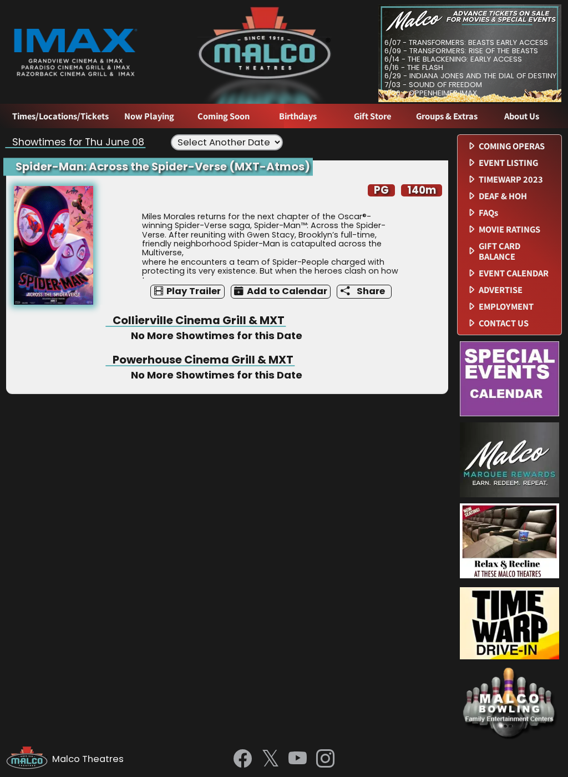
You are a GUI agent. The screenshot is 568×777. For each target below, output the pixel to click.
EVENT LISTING (508, 163)
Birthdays (298, 116)
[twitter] (270, 759)
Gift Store (372, 116)
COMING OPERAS (512, 146)
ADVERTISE (501, 290)
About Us (521, 116)
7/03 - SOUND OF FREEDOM (433, 84)
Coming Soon (223, 116)
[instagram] (325, 759)
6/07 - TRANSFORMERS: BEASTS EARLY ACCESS (466, 42)
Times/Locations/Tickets (60, 116)
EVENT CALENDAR (514, 273)
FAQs (488, 213)
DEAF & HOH (503, 196)
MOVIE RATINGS (509, 229)
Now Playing (149, 116)
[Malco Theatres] (29, 759)
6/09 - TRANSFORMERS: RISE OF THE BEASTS (461, 51)
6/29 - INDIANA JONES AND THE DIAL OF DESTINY (470, 76)
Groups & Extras (447, 116)
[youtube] (297, 759)
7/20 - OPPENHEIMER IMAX (430, 93)
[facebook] (243, 759)
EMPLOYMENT (506, 306)
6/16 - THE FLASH (413, 67)
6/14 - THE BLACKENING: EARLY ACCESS (453, 59)
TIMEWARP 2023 (511, 179)
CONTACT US (504, 323)
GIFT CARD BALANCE (499, 251)
